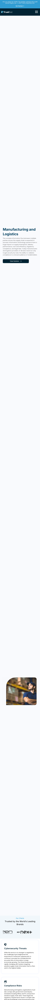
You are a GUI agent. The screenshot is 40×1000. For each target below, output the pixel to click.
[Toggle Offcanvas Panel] (36, 12)
